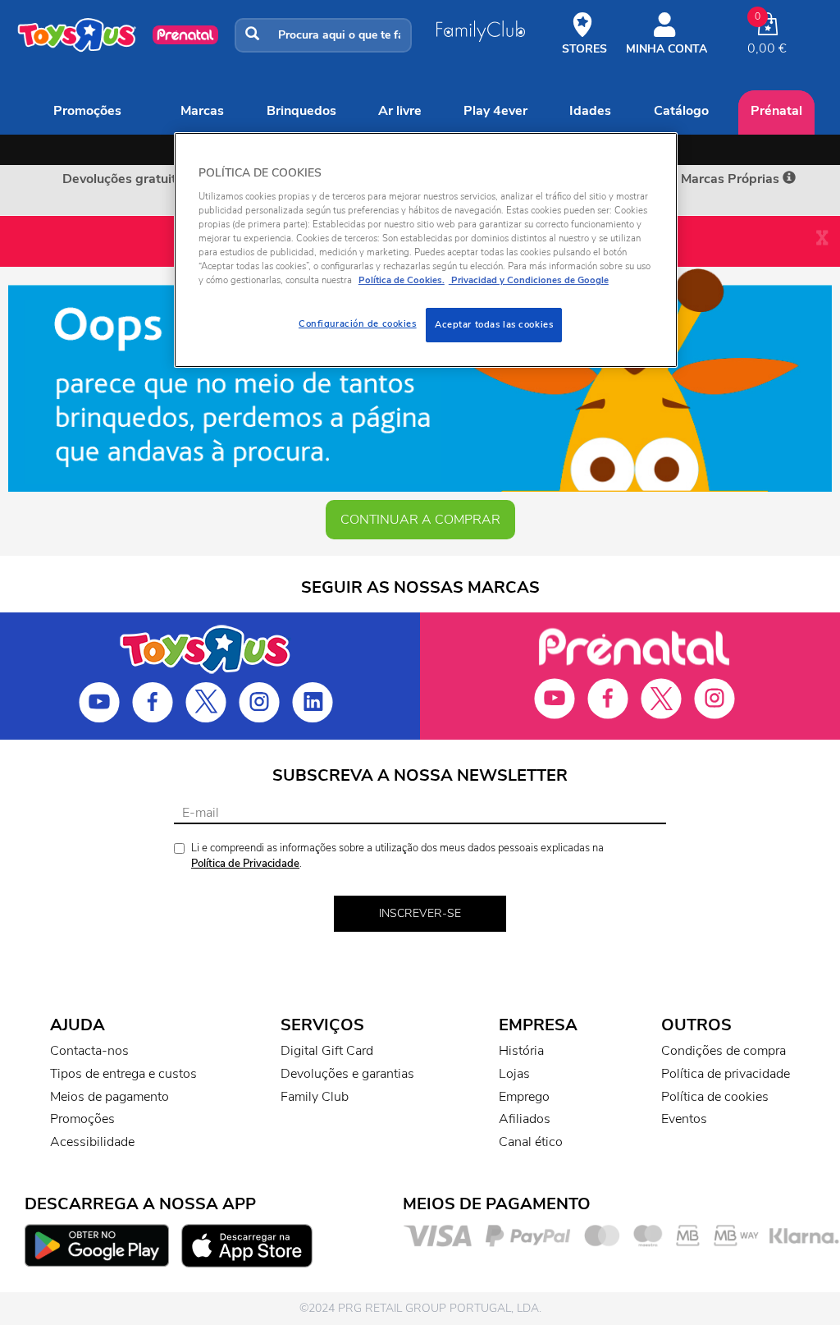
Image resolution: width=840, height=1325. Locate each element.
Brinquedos (301, 111)
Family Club (315, 1097)
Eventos (684, 1119)
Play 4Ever (495, 111)
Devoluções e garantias (347, 1074)
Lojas (514, 1074)
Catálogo (681, 111)
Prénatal (776, 111)
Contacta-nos (89, 1051)
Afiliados (524, 1119)
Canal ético (531, 1142)
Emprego (524, 1097)
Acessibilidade (92, 1142)
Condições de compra (723, 1051)
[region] (426, 250)
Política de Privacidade (245, 863)
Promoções (87, 111)
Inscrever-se (420, 913)
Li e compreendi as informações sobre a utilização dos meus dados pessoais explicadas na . (397, 856)
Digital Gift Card (327, 1051)
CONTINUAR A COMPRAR (420, 520)
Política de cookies (715, 1097)
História (521, 1051)
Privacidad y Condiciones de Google (529, 280)
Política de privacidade (725, 1074)
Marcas (202, 111)
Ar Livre (400, 111)
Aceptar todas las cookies (494, 324)
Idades (590, 111)
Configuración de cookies (358, 323)
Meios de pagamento (109, 1097)
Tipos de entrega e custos (123, 1074)
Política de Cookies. (401, 280)
